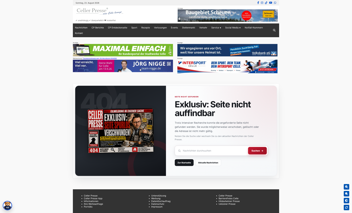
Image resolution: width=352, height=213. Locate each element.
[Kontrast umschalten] (346, 200)
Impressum (157, 206)
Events (174, 27)
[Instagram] (262, 2)
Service (215, 27)
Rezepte (145, 27)
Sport (134, 27)
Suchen (257, 150)
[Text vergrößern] (346, 187)
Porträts (88, 206)
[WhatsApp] (275, 2)
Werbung (155, 198)
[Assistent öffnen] (7, 205)
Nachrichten (81, 27)
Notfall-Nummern (254, 27)
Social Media (232, 27)
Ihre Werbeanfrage (93, 204)
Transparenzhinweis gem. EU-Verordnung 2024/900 (100, 58)
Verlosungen (160, 27)
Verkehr (203, 27)
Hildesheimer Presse (229, 201)
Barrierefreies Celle (228, 198)
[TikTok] (266, 2)
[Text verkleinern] (346, 193)
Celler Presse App (93, 198)
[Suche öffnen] (274, 30)
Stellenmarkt (188, 27)
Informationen (91, 201)
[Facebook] (258, 2)
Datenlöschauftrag (160, 201)
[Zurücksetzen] (346, 207)
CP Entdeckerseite (117, 27)
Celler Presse (90, 195)
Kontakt (79, 33)
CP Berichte (98, 27)
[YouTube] (270, 2)
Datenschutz (157, 204)
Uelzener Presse (227, 204)
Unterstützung (158, 195)
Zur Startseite (184, 162)
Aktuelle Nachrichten (208, 162)
